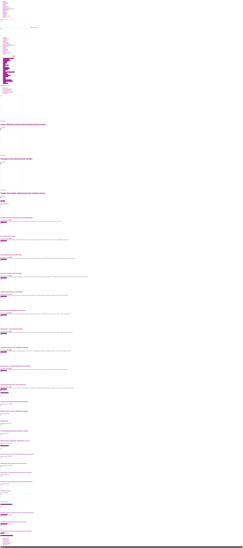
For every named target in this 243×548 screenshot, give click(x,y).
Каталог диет (6, 10)
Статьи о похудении (7, 80)
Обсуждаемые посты (7, 88)
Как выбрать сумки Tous (6, 490)
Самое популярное (7, 90)
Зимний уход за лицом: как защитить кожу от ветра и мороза (13, 463)
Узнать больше (4, 222)
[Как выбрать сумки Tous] (4, 488)
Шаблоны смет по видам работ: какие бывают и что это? (15, 440)
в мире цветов (6, 59)
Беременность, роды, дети (8, 8)
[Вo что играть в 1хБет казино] (8, 233)
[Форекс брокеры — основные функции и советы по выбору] (8, 363)
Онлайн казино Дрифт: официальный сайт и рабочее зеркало (23, 193)
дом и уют (5, 61)
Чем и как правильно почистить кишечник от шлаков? (14, 431)
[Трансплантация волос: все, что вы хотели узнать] (8, 382)
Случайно (5, 93)
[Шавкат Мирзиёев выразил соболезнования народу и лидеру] (11, 119)
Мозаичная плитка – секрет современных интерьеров (14, 411)
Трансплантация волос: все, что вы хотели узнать (13, 384)
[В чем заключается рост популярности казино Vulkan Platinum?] (8, 215)
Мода (4, 5)
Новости (5, 14)
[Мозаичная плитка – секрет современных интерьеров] (4, 408)
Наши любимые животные (9, 72)
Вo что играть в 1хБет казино (8, 236)
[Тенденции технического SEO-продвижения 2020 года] (8, 345)
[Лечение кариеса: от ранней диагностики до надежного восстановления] (4, 470)
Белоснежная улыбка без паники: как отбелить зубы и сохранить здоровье (16, 481)
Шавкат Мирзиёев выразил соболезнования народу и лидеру (23, 124)
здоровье (5, 62)
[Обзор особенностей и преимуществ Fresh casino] (8, 307)
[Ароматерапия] (4, 418)
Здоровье (5, 4)
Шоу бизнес (5, 83)
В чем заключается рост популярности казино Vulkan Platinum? (17, 217)
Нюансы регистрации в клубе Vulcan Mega (11, 273)
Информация (6, 65)
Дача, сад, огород (6, 16)
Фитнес (4, 11)
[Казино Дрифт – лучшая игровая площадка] (8, 326)
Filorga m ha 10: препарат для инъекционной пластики (14, 401)
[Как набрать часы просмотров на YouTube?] (11, 154)
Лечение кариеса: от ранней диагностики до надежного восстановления (16, 472)
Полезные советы (7, 75)
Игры (4, 64)
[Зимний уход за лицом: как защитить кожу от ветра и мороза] (4, 461)
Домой (2, 203)
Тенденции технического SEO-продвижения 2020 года (14, 347)
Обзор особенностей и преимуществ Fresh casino (13, 310)
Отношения (5, 6)
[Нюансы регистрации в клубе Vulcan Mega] (8, 270)
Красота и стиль (6, 7)
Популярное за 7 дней (7, 91)
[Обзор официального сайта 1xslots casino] (8, 252)
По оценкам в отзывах (8, 92)
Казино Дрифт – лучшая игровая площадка (12, 329)
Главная (4, 1)
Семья (4, 17)
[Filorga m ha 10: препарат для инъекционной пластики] (4, 399)
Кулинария (5, 13)
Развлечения (5, 2)
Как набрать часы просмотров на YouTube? (16, 159)
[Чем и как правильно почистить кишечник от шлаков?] (4, 428)
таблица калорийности (8, 81)
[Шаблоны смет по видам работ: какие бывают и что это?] (4, 438)
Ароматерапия (4, 421)
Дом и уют (5, 12)
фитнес (4, 82)
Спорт (4, 78)
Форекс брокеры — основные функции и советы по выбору (16, 366)
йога (4, 66)
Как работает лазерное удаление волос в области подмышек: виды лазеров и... (17, 454)
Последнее (5, 87)
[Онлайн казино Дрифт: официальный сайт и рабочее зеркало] (11, 188)
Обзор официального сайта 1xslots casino (11, 254)
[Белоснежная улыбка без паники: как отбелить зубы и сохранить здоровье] (4, 479)
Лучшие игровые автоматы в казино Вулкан (12, 292)
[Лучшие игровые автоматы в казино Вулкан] (8, 289)
